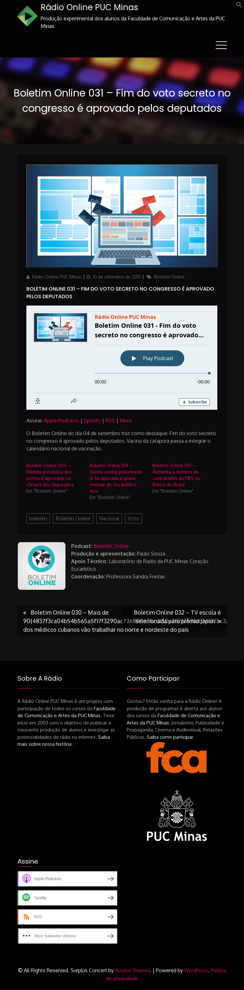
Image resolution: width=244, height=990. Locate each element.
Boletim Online (169, 276)
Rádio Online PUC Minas (89, 7)
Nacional (109, 518)
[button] (239, 6)
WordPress (196, 970)
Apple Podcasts (61, 420)
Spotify (92, 420)
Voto (133, 518)
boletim (38, 518)
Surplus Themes (132, 970)
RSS (110, 420)
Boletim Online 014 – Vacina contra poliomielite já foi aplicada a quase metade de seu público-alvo (116, 478)
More (126, 420)
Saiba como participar (170, 737)
